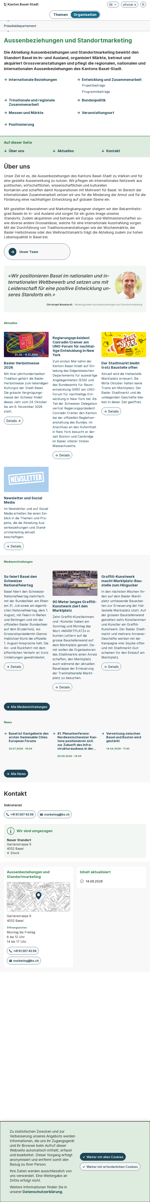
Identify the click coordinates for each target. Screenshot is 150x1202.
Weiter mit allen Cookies (105, 1157)
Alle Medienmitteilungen (29, 707)
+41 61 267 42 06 (22, 814)
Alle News (18, 774)
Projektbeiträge (93, 85)
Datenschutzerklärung (42, 1192)
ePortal (129, 5)
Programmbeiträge (96, 92)
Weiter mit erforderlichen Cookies (112, 1167)
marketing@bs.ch (57, 814)
